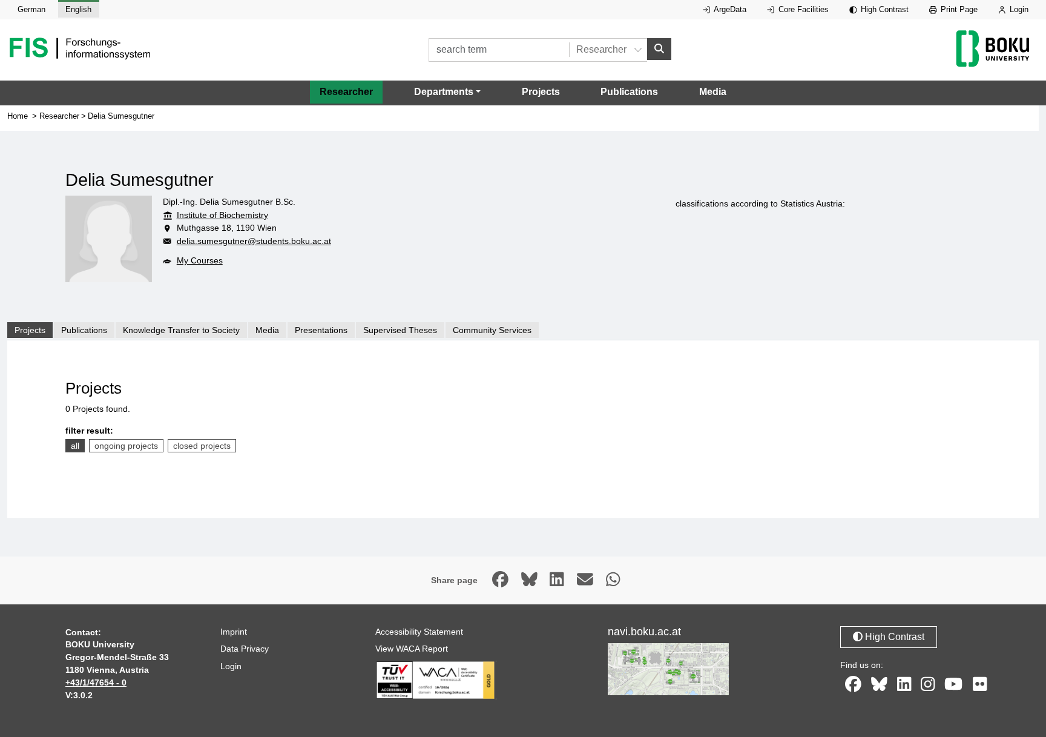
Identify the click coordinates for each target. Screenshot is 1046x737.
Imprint (233, 631)
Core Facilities (802, 9)
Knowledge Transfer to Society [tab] (181, 330)
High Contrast (883, 9)
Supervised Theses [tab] (400, 330)
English (78, 9)
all (75, 446)
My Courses (200, 260)
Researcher (346, 92)
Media (712, 92)
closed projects (202, 446)
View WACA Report (411, 648)
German (31, 9)
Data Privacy (244, 648)
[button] (447, 92)
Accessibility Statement (419, 631)
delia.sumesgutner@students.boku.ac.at (254, 241)
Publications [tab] (84, 330)
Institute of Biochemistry (222, 215)
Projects (541, 92)
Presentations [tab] (321, 330)
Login (1017, 9)
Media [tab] (267, 330)
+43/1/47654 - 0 (96, 682)
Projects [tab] (30, 330)
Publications (629, 92)
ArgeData (729, 9)
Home (17, 116)
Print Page (958, 9)
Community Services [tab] (492, 330)
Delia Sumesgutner (121, 116)
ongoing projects (126, 446)
